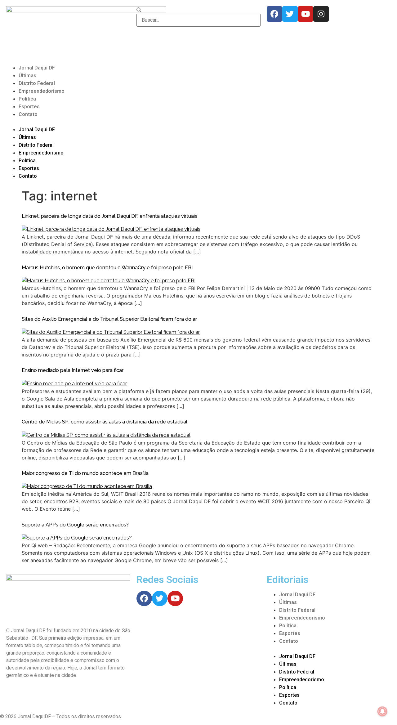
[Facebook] (274, 14)
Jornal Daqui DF (37, 68)
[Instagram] (321, 14)
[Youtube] (305, 14)
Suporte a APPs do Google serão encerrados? (75, 525)
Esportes (29, 107)
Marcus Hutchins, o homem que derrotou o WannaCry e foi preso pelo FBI (107, 268)
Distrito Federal (37, 83)
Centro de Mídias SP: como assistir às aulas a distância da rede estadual (104, 422)
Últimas (27, 75)
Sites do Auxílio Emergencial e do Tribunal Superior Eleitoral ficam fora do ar (109, 319)
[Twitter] (290, 14)
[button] (198, 122)
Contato (28, 114)
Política (27, 99)
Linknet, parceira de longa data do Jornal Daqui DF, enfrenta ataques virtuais (109, 216)
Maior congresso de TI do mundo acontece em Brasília (85, 473)
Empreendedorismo (42, 91)
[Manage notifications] (382, 711)
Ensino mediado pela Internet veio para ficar (72, 370)
